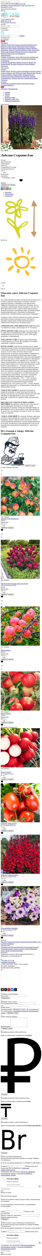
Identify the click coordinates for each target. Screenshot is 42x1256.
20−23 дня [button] (4, 774)
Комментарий (5, 1026)
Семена (9, 942)
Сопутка (3, 943)
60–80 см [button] (4, 877)
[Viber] (7, 189)
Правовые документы (8, 962)
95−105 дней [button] (5, 825)
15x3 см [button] (10, 774)
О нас (22, 5)
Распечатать (5, 104)
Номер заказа (5, 1007)
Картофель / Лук (35, 942)
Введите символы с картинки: (11, 1215)
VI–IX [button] (14, 930)
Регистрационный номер (9, 1003)
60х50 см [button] (13, 825)
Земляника (10, 943)
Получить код (6, 1189)
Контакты (16, 5)
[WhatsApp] (10, 189)
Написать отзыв (30, 465)
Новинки (4, 942)
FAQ (32, 5)
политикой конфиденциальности (15, 1169)
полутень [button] (9, 585)
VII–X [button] (14, 877)
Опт (26, 5)
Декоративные (25, 942)
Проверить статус (12, 1013)
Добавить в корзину (7, 527)
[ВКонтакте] (2, 189)
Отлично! (4, 1094)
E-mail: (3, 1211)
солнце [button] (9, 877)
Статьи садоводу (19, 949)
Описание (8, 192)
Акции (27, 949)
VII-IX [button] (14, 585)
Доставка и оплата (7, 5)
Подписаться (5, 998)
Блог (29, 5)
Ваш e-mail (4, 996)
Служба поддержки (16, 951)
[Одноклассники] (5, 189)
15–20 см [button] (4, 930)
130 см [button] (3, 585)
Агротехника (9, 194)
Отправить (5, 1219)
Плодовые (16, 942)
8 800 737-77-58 (20, 4)
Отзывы (8, 196)
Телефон (4, 1166)
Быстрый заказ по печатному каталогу (26, 947)
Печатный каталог (7, 949)
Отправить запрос (7, 1028)
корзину (8, 185)
